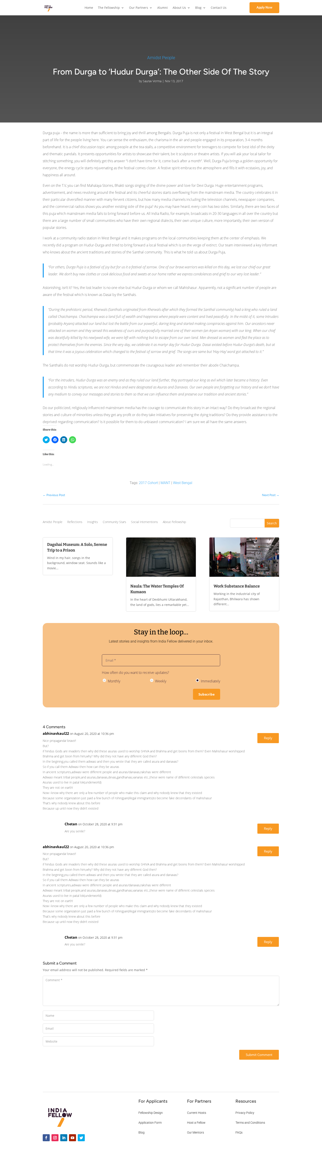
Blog (198, 8)
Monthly (113, 681)
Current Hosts (196, 1112)
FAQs (238, 1132)
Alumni (162, 8)
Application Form (150, 1122)
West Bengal (182, 483)
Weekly (160, 681)
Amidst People (161, 57)
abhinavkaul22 (56, 733)
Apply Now (264, 7)
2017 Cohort (148, 483)
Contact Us (218, 8)
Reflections (74, 522)
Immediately (210, 681)
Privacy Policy (244, 1112)
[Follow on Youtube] (72, 1137)
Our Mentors (195, 1132)
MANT (165, 483)
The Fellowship (109, 8)
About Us (179, 8)
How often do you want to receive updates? (135, 672)
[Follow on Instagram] (54, 1137)
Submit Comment (259, 1054)
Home (89, 8)
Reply (268, 738)
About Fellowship (174, 522)
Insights (92, 522)
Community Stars (114, 522)
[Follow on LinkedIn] (63, 1137)
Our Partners (138, 8)
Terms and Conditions (250, 1122)
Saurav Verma (152, 81)
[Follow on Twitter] (81, 1137)
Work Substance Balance (237, 586)
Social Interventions (144, 522)
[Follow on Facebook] (46, 1137)
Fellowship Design (150, 1112)
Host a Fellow (196, 1122)
